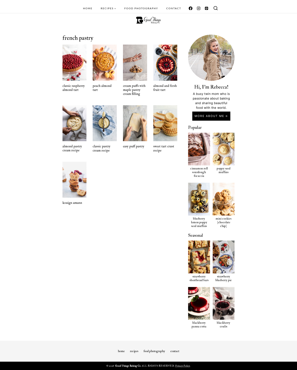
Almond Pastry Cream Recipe (72, 148)
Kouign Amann (72, 203)
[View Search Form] (215, 8)
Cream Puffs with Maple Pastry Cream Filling (134, 90)
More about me (209, 116)
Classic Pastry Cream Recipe (101, 148)
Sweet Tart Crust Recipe (163, 148)
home (88, 8)
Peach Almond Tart (102, 88)
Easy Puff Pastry (133, 146)
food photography (141, 8)
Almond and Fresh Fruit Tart (165, 88)
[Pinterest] (206, 8)
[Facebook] (190, 8)
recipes (134, 351)
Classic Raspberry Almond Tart (73, 88)
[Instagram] (198, 8)
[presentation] (74, 63)
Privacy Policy (182, 365)
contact (173, 8)
